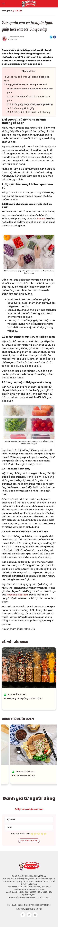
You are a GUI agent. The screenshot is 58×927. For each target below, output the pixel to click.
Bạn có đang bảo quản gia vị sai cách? (23, 699)
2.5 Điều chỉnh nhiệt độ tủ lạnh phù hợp (28, 112)
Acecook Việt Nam (17, 595)
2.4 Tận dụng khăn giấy (20, 108)
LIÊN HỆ (39, 909)
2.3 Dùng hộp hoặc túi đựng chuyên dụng (29, 105)
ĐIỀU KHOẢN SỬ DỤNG (25, 909)
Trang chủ (7, 11)
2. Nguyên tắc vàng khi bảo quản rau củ (25, 85)
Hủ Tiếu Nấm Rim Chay (15, 776)
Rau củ (41, 219)
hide (33, 71)
